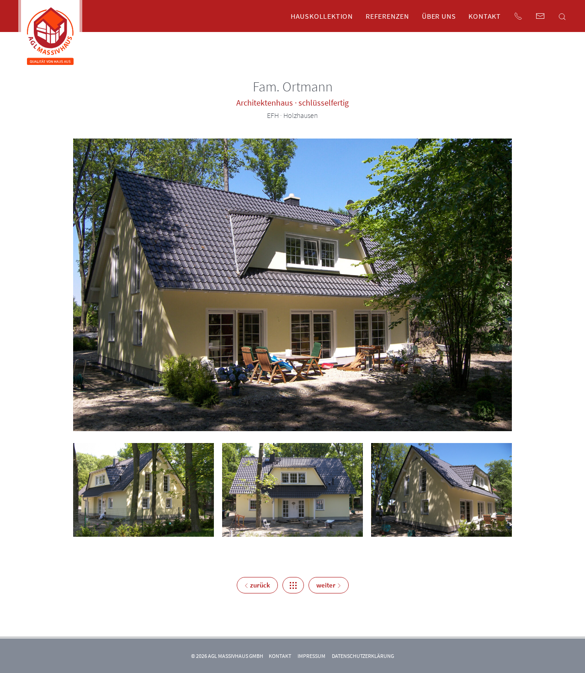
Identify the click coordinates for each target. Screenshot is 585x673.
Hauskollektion (322, 16)
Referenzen (387, 16)
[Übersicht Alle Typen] (293, 585)
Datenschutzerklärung (363, 655)
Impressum (311, 655)
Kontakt (484, 16)
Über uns (439, 16)
